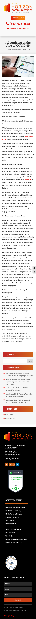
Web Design (9, 536)
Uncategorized (10, 418)
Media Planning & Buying (13, 514)
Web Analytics (10, 533)
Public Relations (10, 524)
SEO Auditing (9, 520)
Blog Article (26, 49)
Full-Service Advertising (13, 511)
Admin (10, 49)
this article (28, 180)
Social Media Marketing (13, 529)
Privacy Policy (9, 616)
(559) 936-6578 (20, 24)
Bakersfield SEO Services (13, 542)
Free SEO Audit (18, 18)
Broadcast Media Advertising (15, 507)
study (14, 149)
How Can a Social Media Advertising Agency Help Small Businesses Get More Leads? (18, 382)
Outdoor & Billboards (12, 517)
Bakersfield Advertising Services (16, 539)
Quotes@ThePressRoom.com (19, 28)
